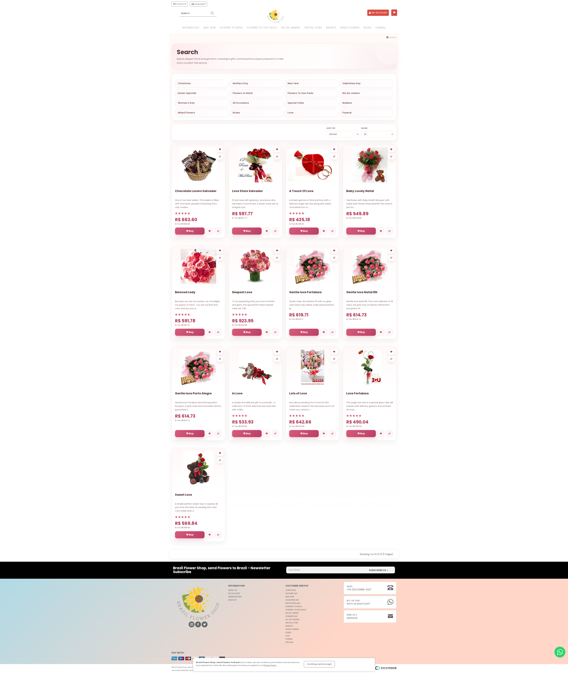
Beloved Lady (185, 292)
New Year (210, 27)
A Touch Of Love (301, 191)
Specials (289, 642)
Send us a (352, 616)
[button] (394, 12)
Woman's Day (186, 103)
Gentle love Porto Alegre (193, 393)
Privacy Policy (269, 665)
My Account (234, 593)
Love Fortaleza (357, 393)
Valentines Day (351, 83)
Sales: (359, 588)
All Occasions (241, 103)
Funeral (381, 27)
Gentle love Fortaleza (305, 292)
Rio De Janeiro (290, 27)
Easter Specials (187, 93)
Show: (364, 128)
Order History (235, 596)
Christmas (184, 83)
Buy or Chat (358, 602)
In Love (237, 393)
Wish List (232, 600)
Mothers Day (190, 27)
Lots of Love (298, 393)
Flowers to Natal (231, 27)
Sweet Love (183, 495)
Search (392, 37)
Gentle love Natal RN (361, 292)
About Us (232, 590)
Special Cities (313, 27)
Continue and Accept (319, 664)
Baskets (331, 27)
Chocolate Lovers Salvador (196, 191)
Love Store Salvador (247, 191)
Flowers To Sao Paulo (262, 27)
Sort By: (331, 128)
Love (290, 112)
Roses (368, 27)
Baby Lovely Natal (360, 191)
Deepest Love (242, 292)
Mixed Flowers (350, 27)
